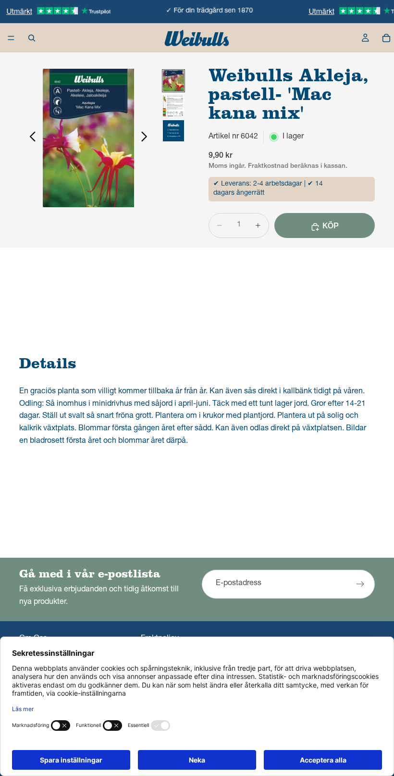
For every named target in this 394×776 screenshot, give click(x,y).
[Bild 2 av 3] (173, 105)
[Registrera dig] (360, 585)
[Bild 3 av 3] (173, 130)
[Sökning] (31, 38)
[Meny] (11, 38)
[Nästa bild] (147, 138)
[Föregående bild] (30, 138)
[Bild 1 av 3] (173, 80)
